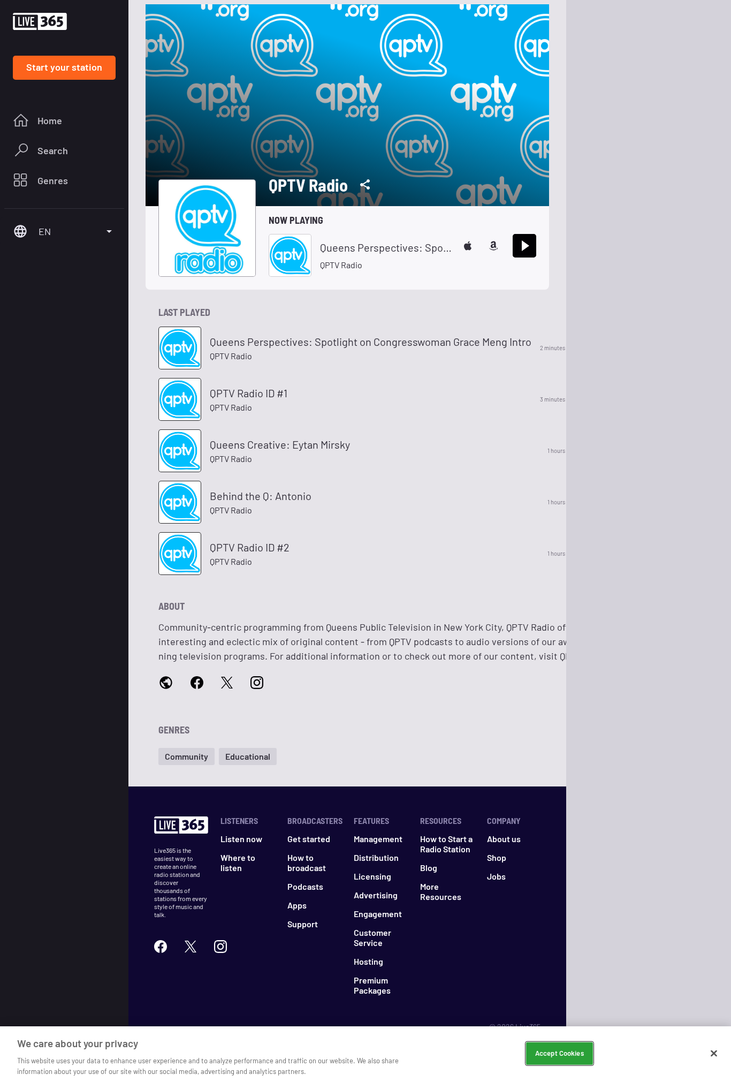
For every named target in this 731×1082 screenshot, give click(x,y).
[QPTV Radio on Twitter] (227, 683)
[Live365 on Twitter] (190, 947)
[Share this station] (365, 185)
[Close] (714, 1053)
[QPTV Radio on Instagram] (257, 683)
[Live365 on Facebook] (161, 947)
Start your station (64, 67)
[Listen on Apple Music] (467, 245)
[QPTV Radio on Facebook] (197, 683)
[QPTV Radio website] (166, 684)
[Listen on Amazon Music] (493, 245)
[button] (186, 756)
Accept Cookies (559, 1053)
